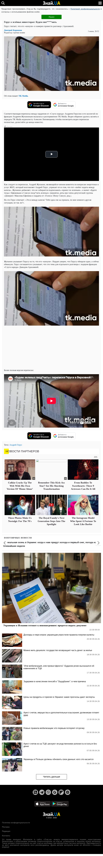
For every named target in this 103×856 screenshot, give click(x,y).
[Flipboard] (61, 792)
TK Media (23, 95)
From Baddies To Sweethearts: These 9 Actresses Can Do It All (83, 485)
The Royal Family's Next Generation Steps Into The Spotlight (51, 521)
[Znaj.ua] (51, 3)
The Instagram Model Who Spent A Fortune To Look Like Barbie (83, 521)
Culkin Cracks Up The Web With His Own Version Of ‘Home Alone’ (20, 485)
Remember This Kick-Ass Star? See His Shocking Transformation (51, 485)
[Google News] (54, 792)
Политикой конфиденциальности (85, 9)
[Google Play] (60, 803)
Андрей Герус (15, 444)
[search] (3, 3)
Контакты (6, 836)
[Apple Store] (42, 803)
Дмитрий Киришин (13, 30)
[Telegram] (42, 792)
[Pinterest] (67, 792)
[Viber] (48, 792)
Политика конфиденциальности (16, 823)
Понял (51, 17)
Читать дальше (51, 776)
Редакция (6, 831)
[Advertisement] (51, 348)
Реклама (6, 827)
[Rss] (35, 792)
